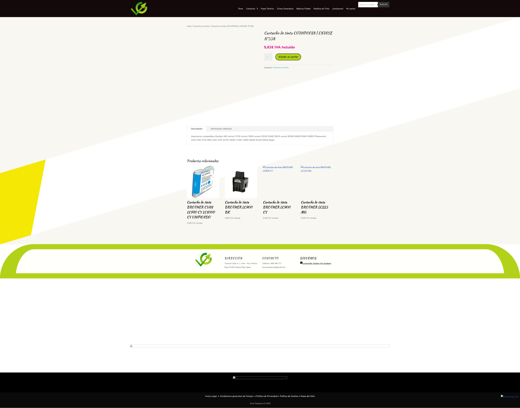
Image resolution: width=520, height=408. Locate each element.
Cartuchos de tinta (201, 26)
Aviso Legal (211, 396)
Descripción (196, 128)
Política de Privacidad (266, 396)
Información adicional (221, 128)
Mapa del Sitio (308, 396)
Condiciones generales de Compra (236, 396)
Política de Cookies (289, 396)
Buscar (383, 4)
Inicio (189, 26)
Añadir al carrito (288, 57)
